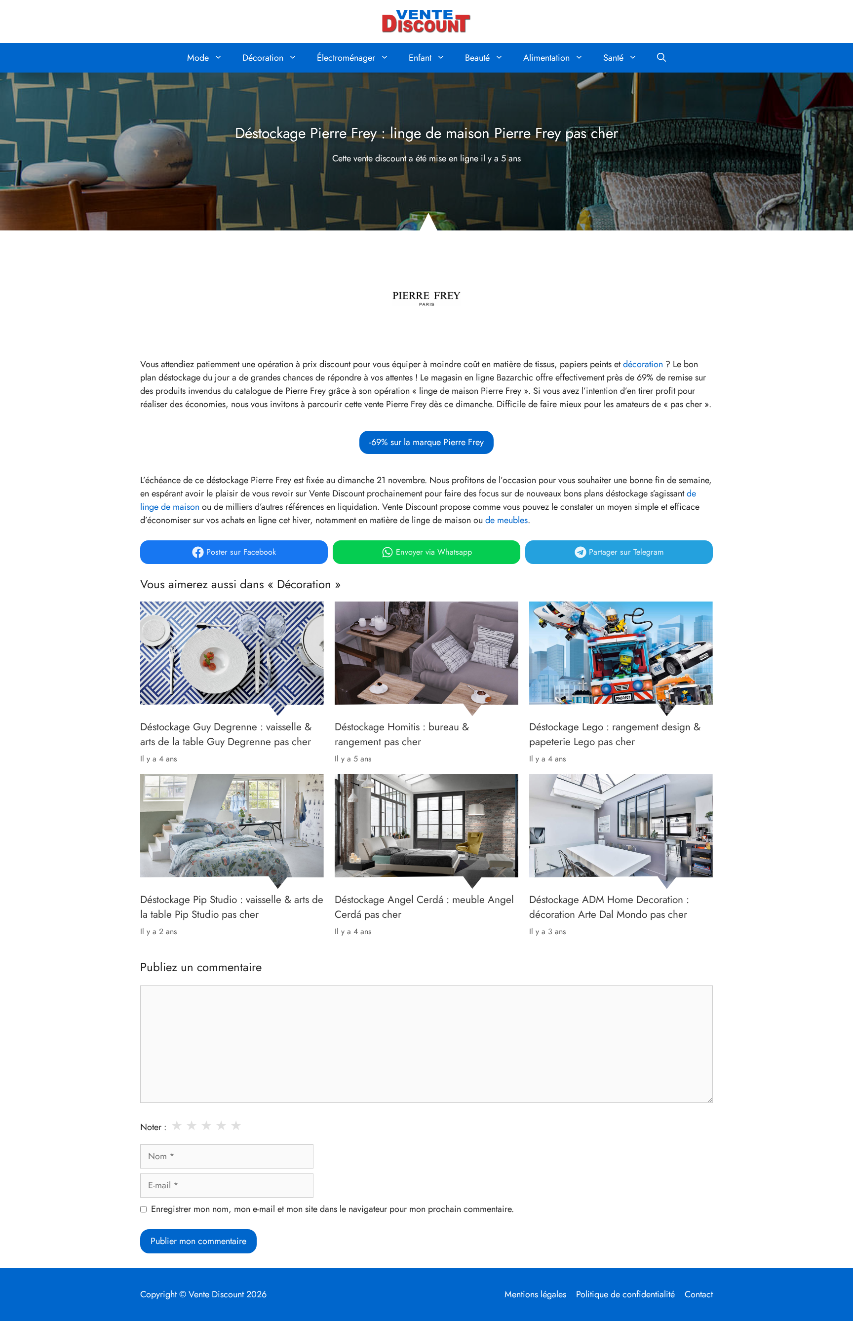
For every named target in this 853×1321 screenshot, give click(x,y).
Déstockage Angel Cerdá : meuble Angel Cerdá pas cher (424, 907)
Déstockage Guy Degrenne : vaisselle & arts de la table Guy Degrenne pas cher (225, 734)
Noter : (153, 1127)
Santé (613, 57)
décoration (643, 364)
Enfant (420, 57)
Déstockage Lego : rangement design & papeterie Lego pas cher (614, 734)
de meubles (506, 520)
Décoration (262, 57)
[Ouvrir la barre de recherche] (661, 58)
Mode (198, 57)
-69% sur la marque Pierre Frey (426, 442)
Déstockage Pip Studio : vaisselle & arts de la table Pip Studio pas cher (231, 907)
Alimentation (546, 57)
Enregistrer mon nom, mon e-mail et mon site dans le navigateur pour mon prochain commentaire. (332, 1209)
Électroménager (346, 57)
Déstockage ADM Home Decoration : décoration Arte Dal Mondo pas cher (609, 907)
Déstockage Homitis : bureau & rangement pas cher (402, 734)
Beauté (477, 57)
